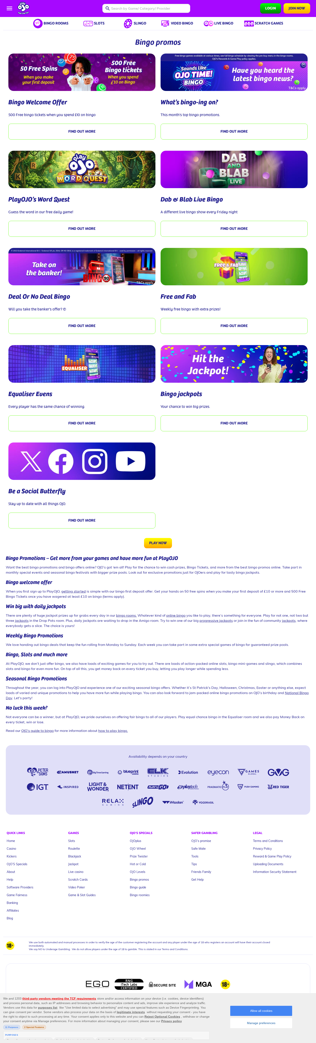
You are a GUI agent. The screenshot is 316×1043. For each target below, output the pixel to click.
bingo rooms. (126, 615)
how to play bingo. (113, 730)
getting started (73, 591)
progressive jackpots (216, 620)
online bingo (176, 615)
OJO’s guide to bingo (37, 730)
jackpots (22, 620)
